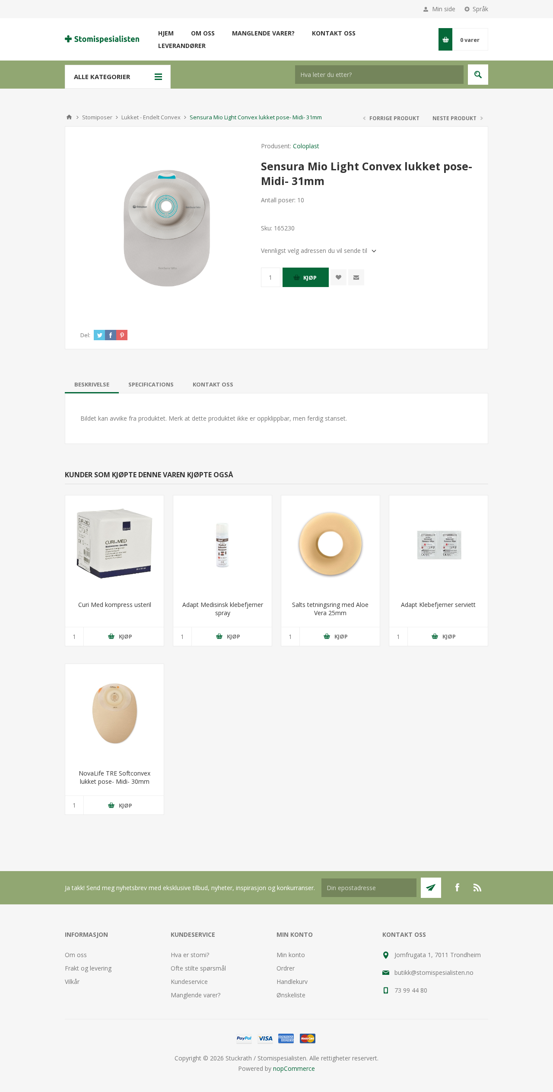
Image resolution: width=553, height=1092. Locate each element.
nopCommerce (294, 1068)
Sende (431, 888)
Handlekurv (292, 981)
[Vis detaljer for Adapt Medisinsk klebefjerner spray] (222, 544)
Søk (478, 74)
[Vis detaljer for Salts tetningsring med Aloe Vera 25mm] (330, 544)
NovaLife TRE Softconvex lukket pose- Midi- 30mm (114, 777)
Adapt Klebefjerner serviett (438, 604)
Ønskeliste (290, 995)
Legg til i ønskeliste (338, 277)
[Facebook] (457, 887)
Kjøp (310, 277)
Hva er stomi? (190, 955)
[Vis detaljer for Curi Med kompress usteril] (114, 544)
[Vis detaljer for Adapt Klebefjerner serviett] (438, 544)
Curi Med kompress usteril (114, 604)
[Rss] (478, 887)
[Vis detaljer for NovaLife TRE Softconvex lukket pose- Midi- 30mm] (114, 713)
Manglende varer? (195, 995)
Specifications (151, 384)
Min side (443, 9)
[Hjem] (69, 117)
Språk (480, 9)
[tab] (92, 384)
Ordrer (285, 968)
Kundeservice (189, 981)
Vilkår (72, 981)
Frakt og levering (88, 968)
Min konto (290, 955)
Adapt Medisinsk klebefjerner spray (222, 608)
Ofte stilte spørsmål (198, 968)
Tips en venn (356, 277)
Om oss (76, 955)
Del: (85, 335)
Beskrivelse (91, 384)
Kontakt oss (213, 384)
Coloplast (306, 146)
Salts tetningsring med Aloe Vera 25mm (330, 608)
